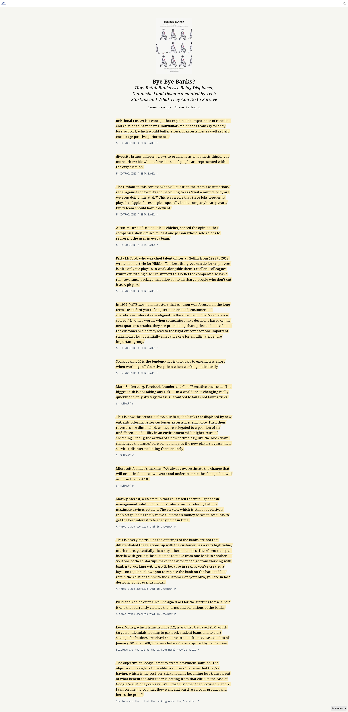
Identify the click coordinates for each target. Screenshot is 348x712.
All (3, 3)
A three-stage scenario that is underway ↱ (146, 526)
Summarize (340, 708)
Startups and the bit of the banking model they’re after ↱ (157, 649)
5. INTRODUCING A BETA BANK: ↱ (137, 143)
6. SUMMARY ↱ (125, 403)
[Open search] (344, 4)
